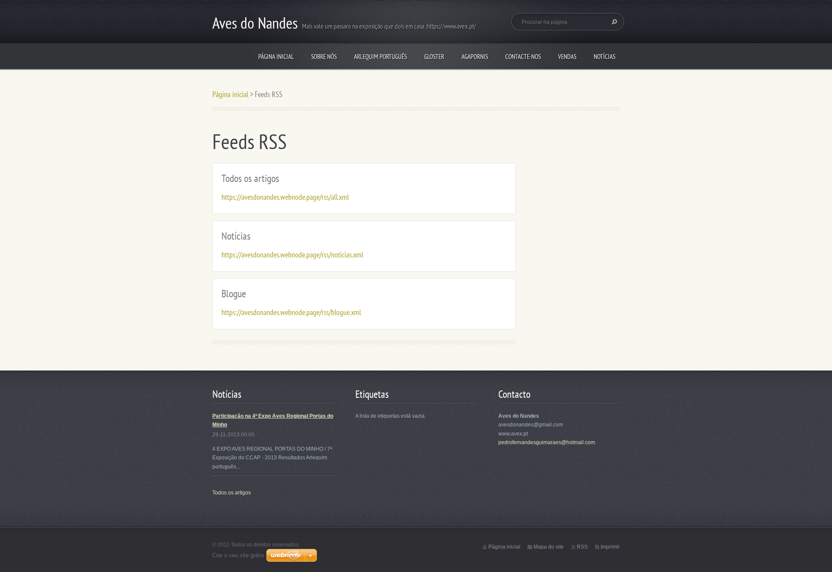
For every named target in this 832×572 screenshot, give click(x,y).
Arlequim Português (380, 56)
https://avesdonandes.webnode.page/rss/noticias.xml (292, 255)
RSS (582, 547)
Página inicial (276, 56)
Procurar (613, 21)
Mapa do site (548, 547)
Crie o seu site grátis (238, 555)
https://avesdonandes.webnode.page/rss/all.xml (285, 197)
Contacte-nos (523, 56)
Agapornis (475, 56)
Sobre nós (324, 56)
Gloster (434, 56)
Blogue (233, 293)
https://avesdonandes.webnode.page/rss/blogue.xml (291, 312)
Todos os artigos (250, 178)
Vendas (567, 56)
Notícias (604, 56)
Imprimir (610, 547)
